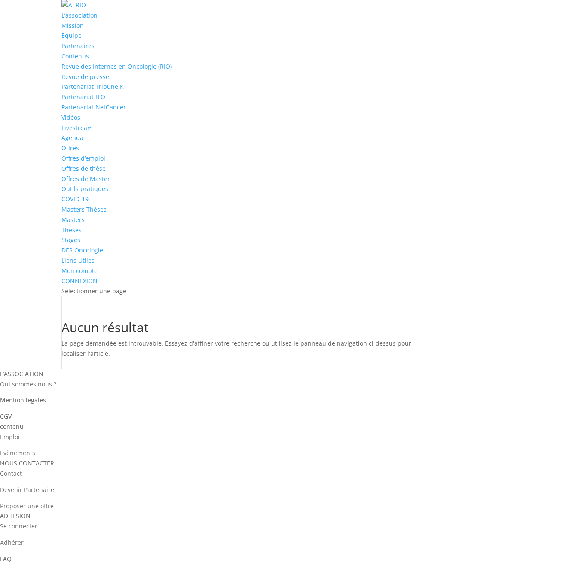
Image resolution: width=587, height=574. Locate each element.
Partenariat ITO (83, 97)
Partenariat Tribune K (92, 86)
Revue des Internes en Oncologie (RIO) (116, 66)
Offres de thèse (83, 168)
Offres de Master (85, 179)
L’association (79, 15)
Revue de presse (85, 77)
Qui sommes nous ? (28, 384)
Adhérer (12, 542)
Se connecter (18, 526)
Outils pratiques (84, 189)
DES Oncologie (82, 250)
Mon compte (79, 271)
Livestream (77, 128)
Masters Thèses (84, 209)
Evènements (17, 453)
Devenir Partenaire (27, 490)
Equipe (71, 35)
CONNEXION (79, 281)
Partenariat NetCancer (93, 107)
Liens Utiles (78, 260)
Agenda (72, 138)
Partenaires (78, 46)
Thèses (71, 230)
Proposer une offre (27, 506)
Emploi (10, 437)
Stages (70, 240)
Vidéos (70, 117)
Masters (73, 220)
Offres (70, 148)
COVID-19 (75, 199)
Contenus (75, 56)
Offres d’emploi (83, 158)
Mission (72, 25)
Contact (11, 473)
